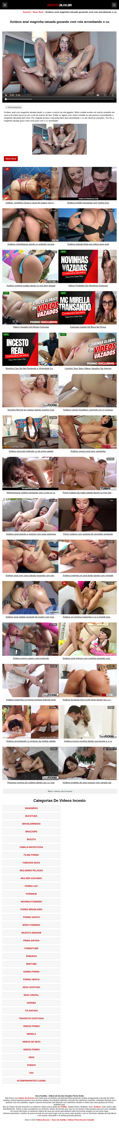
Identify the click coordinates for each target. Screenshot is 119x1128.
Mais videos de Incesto (60, 791)
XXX (31, 1073)
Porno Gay (31, 886)
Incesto (27, 12)
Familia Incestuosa (31, 847)
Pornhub (31, 894)
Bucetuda (31, 816)
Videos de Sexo (31, 1042)
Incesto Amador (31, 933)
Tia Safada (31, 1010)
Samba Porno (31, 971)
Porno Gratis (31, 917)
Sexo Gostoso (31, 987)
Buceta (31, 839)
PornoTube (31, 948)
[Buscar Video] (114, 4)
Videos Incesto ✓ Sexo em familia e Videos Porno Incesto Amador (65, 1120)
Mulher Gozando (31, 878)
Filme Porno (31, 855)
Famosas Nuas (31, 862)
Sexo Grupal (31, 995)
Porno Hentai (31, 979)
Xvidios (31, 1065)
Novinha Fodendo (31, 901)
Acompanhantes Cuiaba (31, 1080)
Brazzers (31, 831)
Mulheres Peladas (31, 870)
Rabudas (31, 956)
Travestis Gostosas (31, 1018)
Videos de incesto (26, 1098)
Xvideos (97, 1107)
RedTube (31, 964)
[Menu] (4, 4)
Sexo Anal (38, 12)
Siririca (31, 1034)
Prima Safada (31, 940)
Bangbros (31, 808)
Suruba (31, 1003)
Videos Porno (31, 1026)
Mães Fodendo (31, 925)
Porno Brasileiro (31, 909)
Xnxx (31, 1057)
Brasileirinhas (31, 824)
